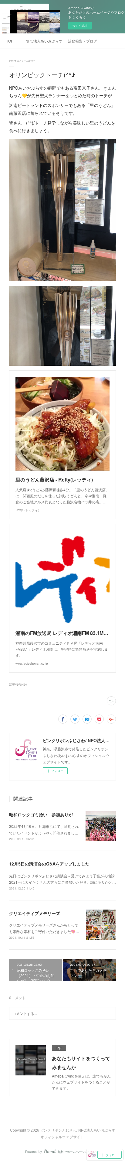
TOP (9, 40)
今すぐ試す (80, 25)
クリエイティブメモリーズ (34, 913)
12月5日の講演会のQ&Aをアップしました (49, 864)
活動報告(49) (18, 684)
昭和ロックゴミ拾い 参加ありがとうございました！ (60, 814)
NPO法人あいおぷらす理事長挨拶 (43, 40)
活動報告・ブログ (82, 40)
